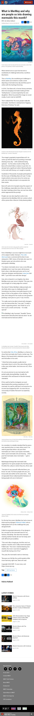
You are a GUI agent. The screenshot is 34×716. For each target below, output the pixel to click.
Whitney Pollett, (21, 522)
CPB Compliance (7, 699)
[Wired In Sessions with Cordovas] (7, 648)
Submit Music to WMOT (9, 692)
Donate (29, 2)
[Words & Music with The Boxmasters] (7, 628)
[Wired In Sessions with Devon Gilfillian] (7, 598)
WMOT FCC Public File (8, 696)
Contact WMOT (7, 675)
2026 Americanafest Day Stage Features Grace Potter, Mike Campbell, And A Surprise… (21, 617)
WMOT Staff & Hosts (8, 679)
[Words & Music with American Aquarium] (7, 638)
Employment (6, 685)
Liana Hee (25, 273)
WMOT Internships (7, 689)
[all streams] (32, 714)
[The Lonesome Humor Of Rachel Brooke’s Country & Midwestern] (7, 608)
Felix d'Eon (14, 352)
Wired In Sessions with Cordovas (22, 646)
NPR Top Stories (11, 570)
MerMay (8, 78)
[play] (2, 714)
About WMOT (6, 682)
